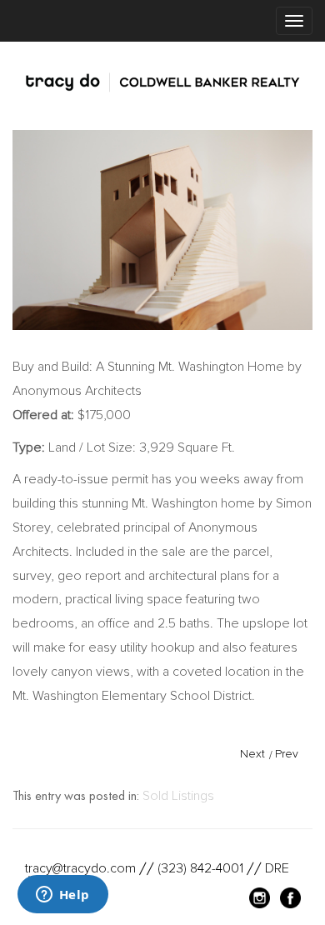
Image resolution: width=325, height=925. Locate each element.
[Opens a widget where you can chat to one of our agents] (62, 896)
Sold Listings (178, 796)
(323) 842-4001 (200, 868)
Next (252, 754)
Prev (286, 754)
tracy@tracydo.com (80, 868)
